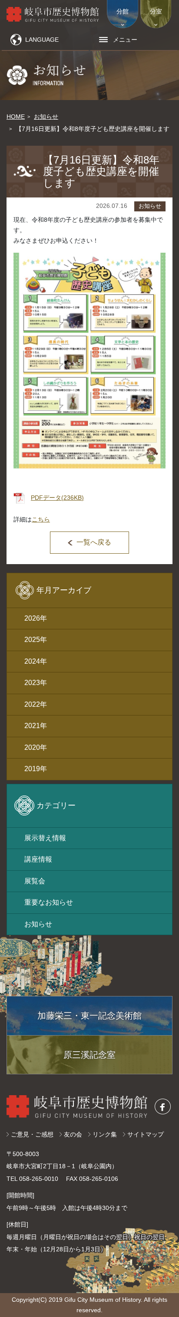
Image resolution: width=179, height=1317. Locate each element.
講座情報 (38, 859)
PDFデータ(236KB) (57, 497)
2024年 (35, 661)
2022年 (35, 704)
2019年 (35, 768)
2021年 (35, 725)
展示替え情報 (45, 838)
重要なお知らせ (48, 902)
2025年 (35, 639)
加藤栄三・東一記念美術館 (89, 1015)
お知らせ (46, 116)
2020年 (35, 747)
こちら (41, 519)
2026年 (35, 618)
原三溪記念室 (89, 1055)
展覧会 (34, 881)
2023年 (35, 682)
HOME (16, 116)
